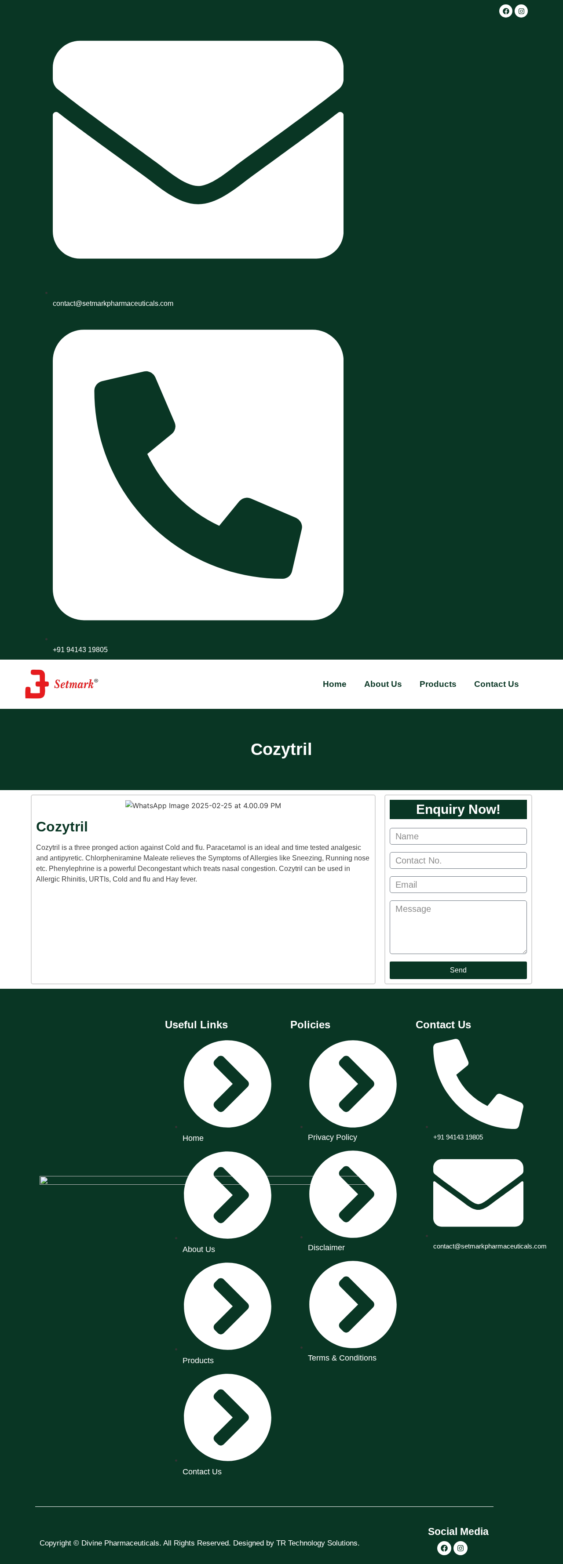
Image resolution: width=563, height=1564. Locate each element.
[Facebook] (505, 11)
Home (335, 684)
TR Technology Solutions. (318, 1543)
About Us (383, 684)
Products (438, 684)
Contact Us (496, 684)
